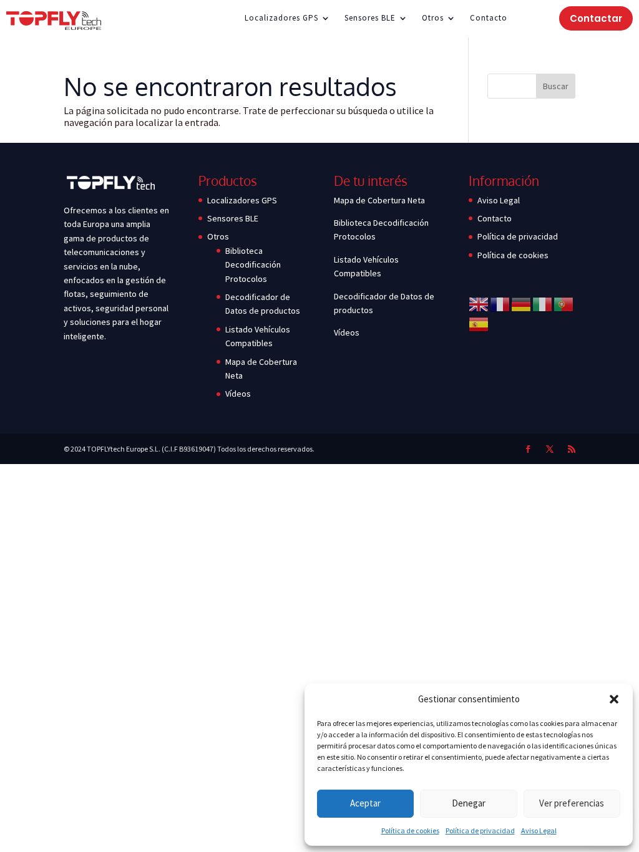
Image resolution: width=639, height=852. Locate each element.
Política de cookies (410, 830)
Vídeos (238, 393)
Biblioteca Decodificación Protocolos (253, 264)
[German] (521, 303)
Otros (433, 18)
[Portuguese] (564, 303)
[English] (479, 303)
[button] (614, 699)
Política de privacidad (480, 830)
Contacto (488, 18)
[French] (500, 303)
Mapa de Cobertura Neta (379, 200)
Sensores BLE (370, 18)
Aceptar (365, 803)
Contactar (596, 18)
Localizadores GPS (281, 18)
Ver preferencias (571, 803)
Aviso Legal (539, 830)
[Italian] (543, 303)
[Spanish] (479, 323)
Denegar (468, 803)
